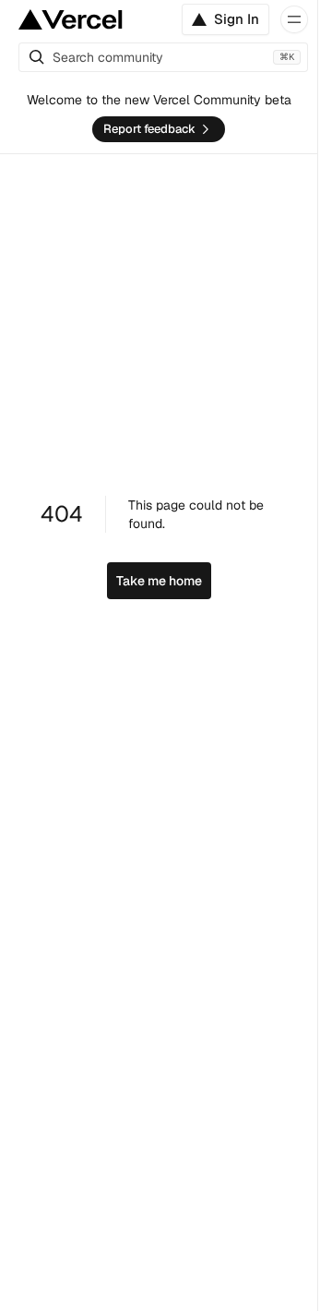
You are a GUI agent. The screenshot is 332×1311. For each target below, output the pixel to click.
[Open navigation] (294, 19)
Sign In (236, 19)
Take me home (159, 580)
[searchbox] (163, 57)
